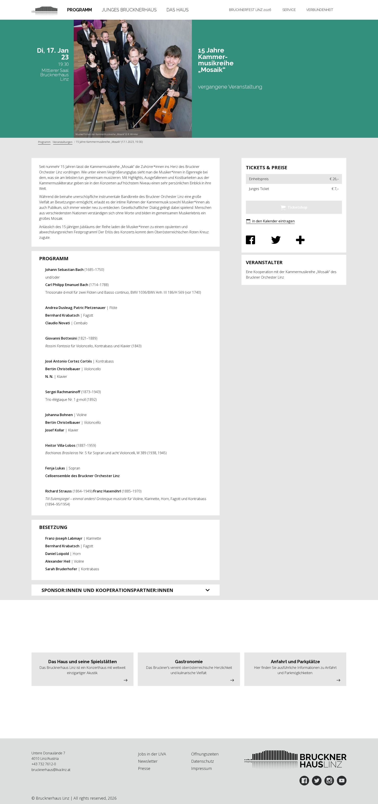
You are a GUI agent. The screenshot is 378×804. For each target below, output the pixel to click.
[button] (270, 221)
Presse (144, 768)
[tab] (79, 10)
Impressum (201, 768)
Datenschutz (202, 761)
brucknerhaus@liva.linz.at (51, 769)
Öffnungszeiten (205, 754)
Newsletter (148, 761)
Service (289, 10)
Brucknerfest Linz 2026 (250, 10)
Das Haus (177, 9)
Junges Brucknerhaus (129, 9)
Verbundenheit (319, 10)
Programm (79, 9)
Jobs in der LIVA (152, 754)
